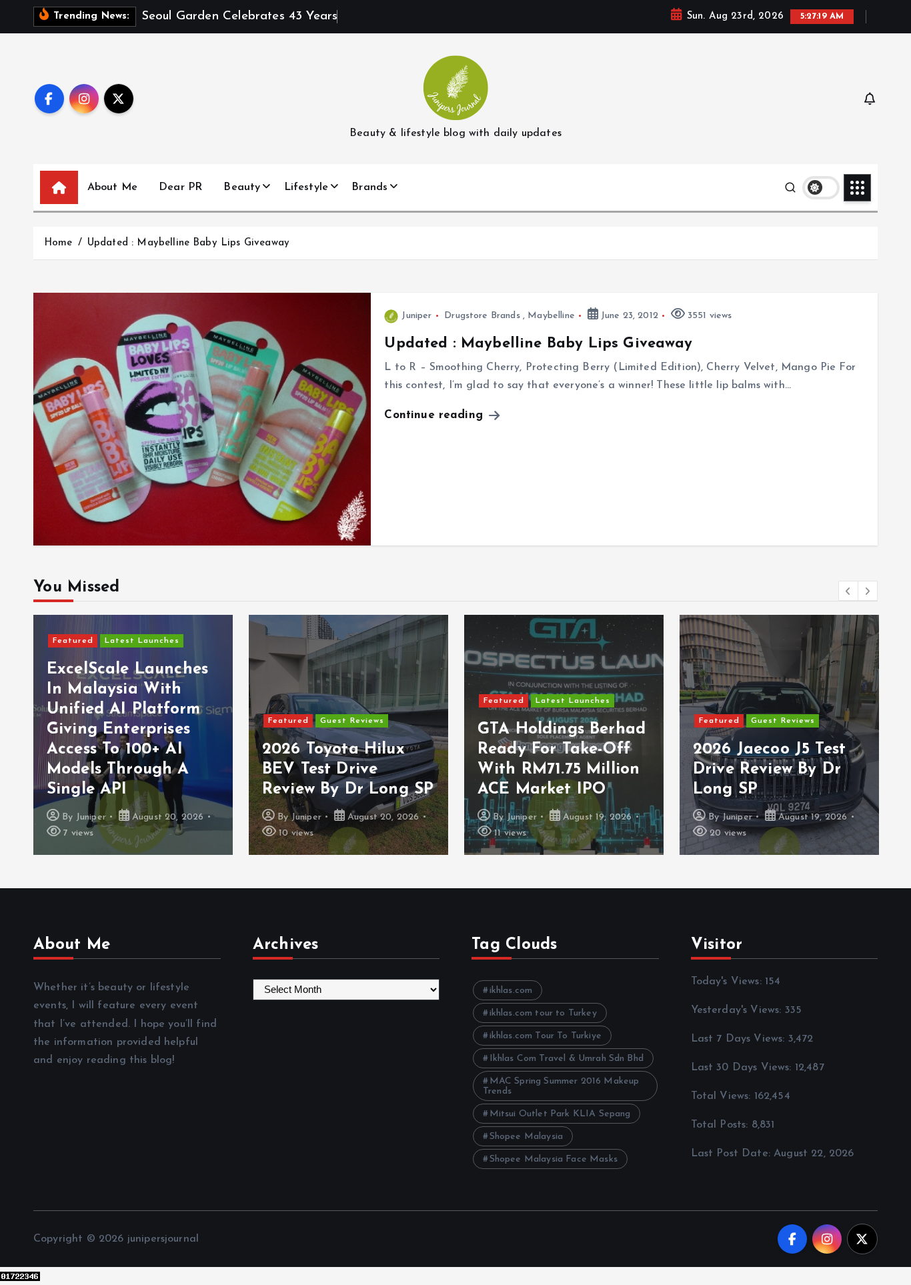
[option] (143, 735)
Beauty (241, 187)
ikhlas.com (511, 991)
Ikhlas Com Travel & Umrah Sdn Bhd (567, 1059)
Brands (369, 187)
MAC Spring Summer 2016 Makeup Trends (561, 1086)
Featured (82, 721)
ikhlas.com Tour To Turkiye (546, 1036)
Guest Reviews (146, 721)
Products (832, 681)
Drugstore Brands (482, 316)
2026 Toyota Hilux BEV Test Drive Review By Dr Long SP (142, 770)
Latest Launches (366, 701)
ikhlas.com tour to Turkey (543, 1013)
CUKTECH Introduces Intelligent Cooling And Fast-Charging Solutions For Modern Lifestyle (786, 750)
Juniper (416, 316)
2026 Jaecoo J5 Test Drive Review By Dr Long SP (564, 770)
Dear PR (180, 187)
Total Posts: (721, 1125)
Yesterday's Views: (738, 1010)
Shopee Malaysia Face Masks (554, 1159)
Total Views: (722, 1096)
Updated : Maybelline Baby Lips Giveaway (188, 243)
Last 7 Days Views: (739, 1039)
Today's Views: (728, 981)
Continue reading (435, 415)
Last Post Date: (732, 1153)
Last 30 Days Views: (743, 1067)
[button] (848, 591)
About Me (112, 187)
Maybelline (551, 316)
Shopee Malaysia (526, 1137)
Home (58, 243)
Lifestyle (306, 187)
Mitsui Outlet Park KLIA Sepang (560, 1114)
